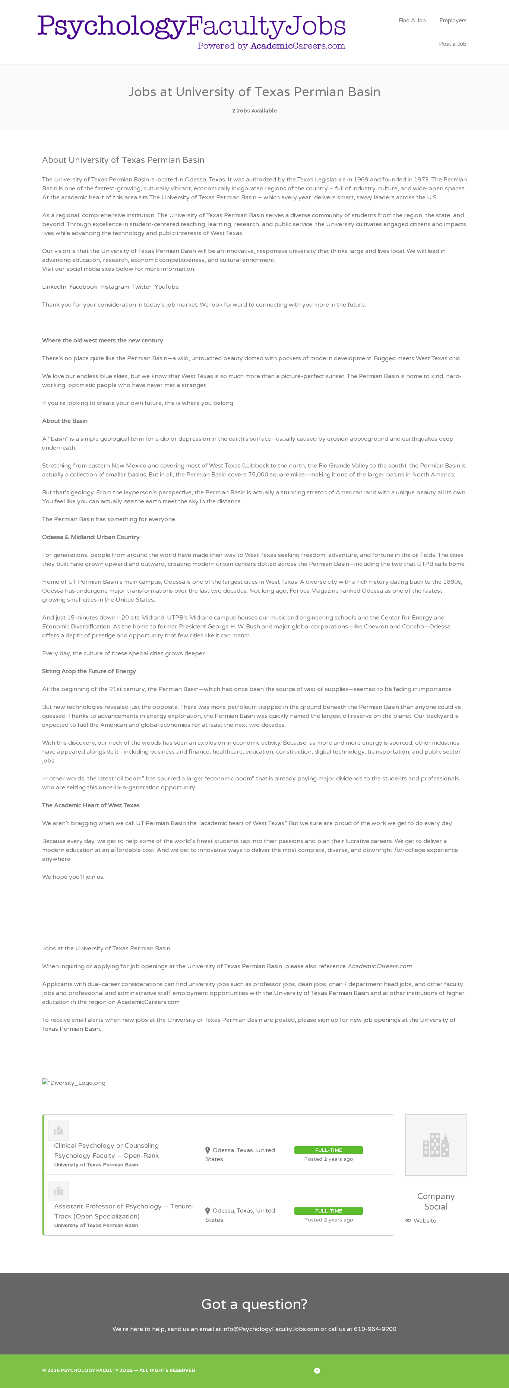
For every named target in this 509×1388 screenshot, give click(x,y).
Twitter (142, 287)
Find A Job (412, 20)
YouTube (167, 287)
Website (424, 1220)
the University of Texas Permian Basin (316, 993)
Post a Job (453, 44)
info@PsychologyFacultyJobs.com (270, 1329)
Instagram (114, 287)
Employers (453, 20)
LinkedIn (54, 287)
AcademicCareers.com (148, 1002)
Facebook (83, 287)
